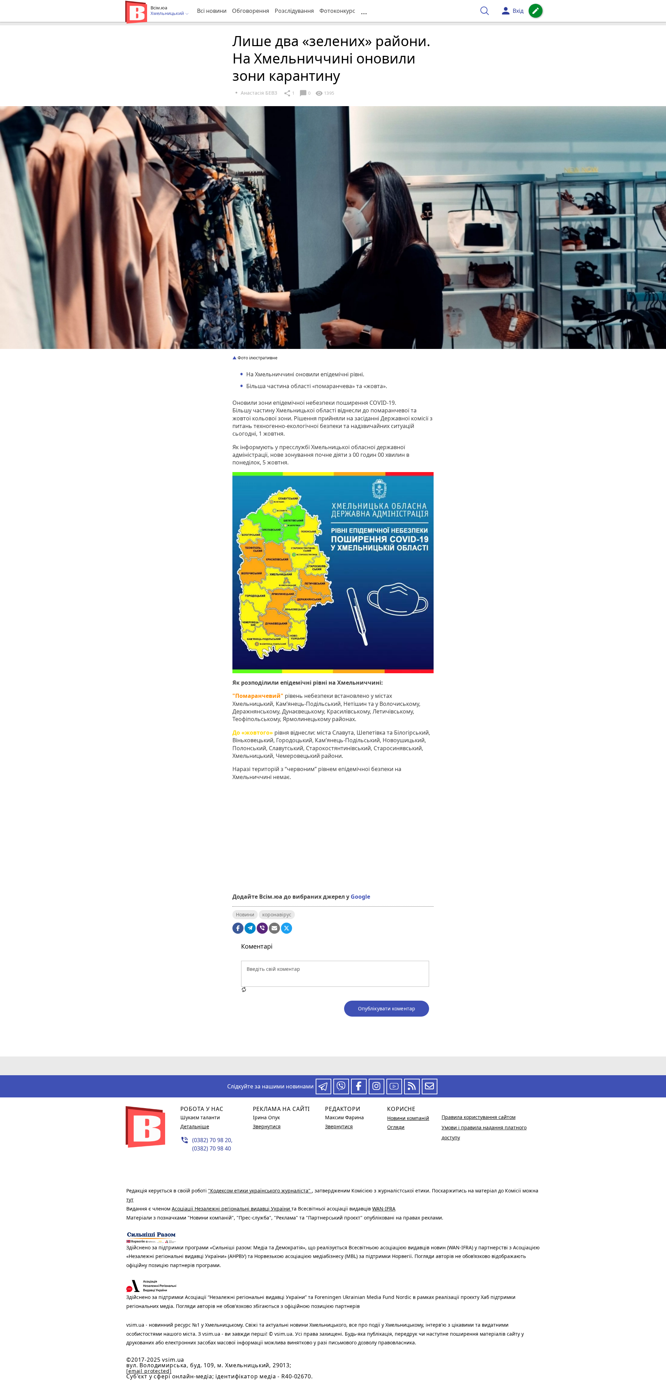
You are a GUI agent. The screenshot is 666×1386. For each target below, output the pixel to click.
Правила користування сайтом (478, 1117)
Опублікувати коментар (386, 1008)
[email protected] (148, 1371)
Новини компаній (408, 1118)
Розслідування (294, 11)
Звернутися (267, 1126)
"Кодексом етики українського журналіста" (260, 1190)
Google (360, 896)
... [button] (364, 11)
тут (130, 1199)
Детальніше (194, 1126)
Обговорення (250, 11)
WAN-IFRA (383, 1208)
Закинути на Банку (333, 863)
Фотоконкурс (337, 11)
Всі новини (212, 11)
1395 (324, 93)
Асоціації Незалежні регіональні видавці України (231, 1208)
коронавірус (276, 914)
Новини (245, 914)
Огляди (395, 1127)
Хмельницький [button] (168, 13)
